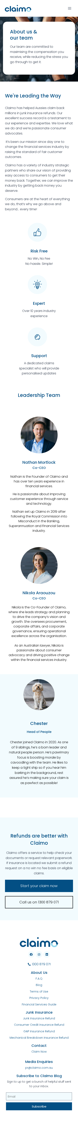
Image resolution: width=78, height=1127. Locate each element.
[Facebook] (31, 954)
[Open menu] (69, 8)
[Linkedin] (46, 954)
